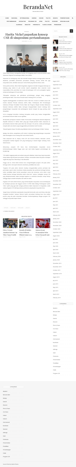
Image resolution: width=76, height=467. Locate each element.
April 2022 (55, 167)
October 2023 (56, 105)
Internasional (24, 18)
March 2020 (56, 253)
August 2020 (56, 236)
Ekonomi (55, 21)
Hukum (41, 18)
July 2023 (55, 115)
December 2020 (57, 222)
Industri (27, 24)
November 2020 (57, 225)
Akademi (55, 308)
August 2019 (56, 277)
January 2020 (56, 260)
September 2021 (57, 191)
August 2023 (56, 112)
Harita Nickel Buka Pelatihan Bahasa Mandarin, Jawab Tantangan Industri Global (65, 42)
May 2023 (55, 122)
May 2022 (55, 163)
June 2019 (55, 284)
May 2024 (55, 98)
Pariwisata (36, 24)
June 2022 (55, 160)
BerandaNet (38, 6)
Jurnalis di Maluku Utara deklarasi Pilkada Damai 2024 (25, 232)
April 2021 (55, 208)
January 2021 (56, 218)
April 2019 (55, 290)
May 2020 (55, 246)
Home (7, 18)
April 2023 (55, 126)
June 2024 (55, 95)
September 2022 (57, 150)
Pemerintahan (64, 18)
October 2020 (56, 229)
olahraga (19, 24)
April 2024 (55, 102)
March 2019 (56, 294)
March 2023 (56, 129)
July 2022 (55, 157)
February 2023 (57, 132)
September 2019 (57, 273)
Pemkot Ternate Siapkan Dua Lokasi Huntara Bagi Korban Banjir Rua (65, 49)
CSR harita (6, 207)
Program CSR (32, 21)
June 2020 (55, 242)
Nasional (14, 18)
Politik (48, 18)
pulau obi (28, 207)
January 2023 (56, 136)
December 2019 (57, 263)
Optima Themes (14, 464)
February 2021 (57, 215)
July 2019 (55, 280)
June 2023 (55, 119)
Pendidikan (57, 24)
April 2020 (55, 249)
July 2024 (55, 91)
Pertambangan (11, 21)
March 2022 (56, 170)
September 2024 (57, 84)
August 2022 (56, 153)
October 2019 (56, 270)
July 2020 (55, 239)
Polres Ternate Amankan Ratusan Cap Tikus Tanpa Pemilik (10, 232)
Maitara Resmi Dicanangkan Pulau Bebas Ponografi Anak (42, 232)
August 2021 (56, 194)
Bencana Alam (64, 21)
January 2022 (56, 177)
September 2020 (57, 232)
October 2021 (56, 187)
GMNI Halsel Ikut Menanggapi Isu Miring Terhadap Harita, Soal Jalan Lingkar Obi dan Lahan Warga (65, 56)
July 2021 (55, 198)
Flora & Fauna (47, 24)
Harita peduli (20, 207)
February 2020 (57, 256)
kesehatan (22, 21)
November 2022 (57, 143)
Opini (40, 21)
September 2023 (57, 108)
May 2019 (55, 287)
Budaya (55, 18)
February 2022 (57, 174)
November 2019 (57, 266)
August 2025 (56, 81)
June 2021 (55, 201)
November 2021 (57, 184)
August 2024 (56, 88)
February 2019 (57, 297)
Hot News (55, 328)
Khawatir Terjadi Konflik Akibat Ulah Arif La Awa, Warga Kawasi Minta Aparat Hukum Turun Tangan (66, 70)
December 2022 (57, 139)
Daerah (34, 18)
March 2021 (56, 211)
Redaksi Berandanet (9, 211)
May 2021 (55, 205)
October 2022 (56, 146)
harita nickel (13, 207)
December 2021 (57, 181)
